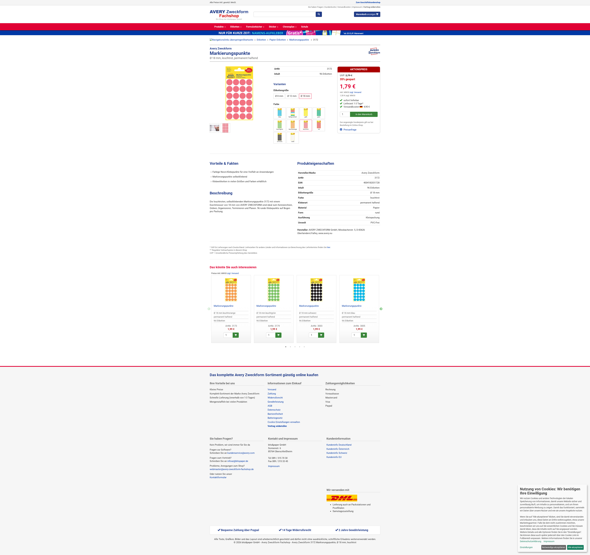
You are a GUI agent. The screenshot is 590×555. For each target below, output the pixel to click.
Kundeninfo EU (334, 457)
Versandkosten (344, 7)
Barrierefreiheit (275, 414)
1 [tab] (285, 346)
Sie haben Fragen (315, 7)
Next (381, 309)
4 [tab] (299, 346)
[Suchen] (319, 14)
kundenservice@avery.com (241, 453)
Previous (208, 309)
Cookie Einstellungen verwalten (284, 422)
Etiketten (235, 26)
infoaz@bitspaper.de (237, 461)
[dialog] (552, 518)
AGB (270, 405)
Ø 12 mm (292, 96)
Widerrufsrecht (275, 397)
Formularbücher (254, 26)
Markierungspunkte (299, 39)
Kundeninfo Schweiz (336, 453)
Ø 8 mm (279, 96)
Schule (304, 26)
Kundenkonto (330, 7)
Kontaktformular (218, 477)
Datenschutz (274, 409)
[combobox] (285, 14)
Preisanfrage (349, 129)
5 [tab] (304, 346)
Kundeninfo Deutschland (338, 444)
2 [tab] (290, 346)
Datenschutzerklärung (530, 541)
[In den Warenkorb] (236, 335)
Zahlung (272, 393)
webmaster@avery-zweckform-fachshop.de (232, 469)
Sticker (273, 26)
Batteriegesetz (275, 418)
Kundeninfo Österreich (337, 449)
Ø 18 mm (305, 96)
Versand (272, 389)
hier (328, 247)
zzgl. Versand (355, 92)
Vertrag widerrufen (371, 7)
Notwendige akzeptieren (553, 547)
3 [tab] (295, 346)
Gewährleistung (275, 401)
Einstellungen (526, 547)
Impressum (357, 7)
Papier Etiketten (277, 39)
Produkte (219, 26)
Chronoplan (289, 26)
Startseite (248, 39)
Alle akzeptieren (575, 547)
